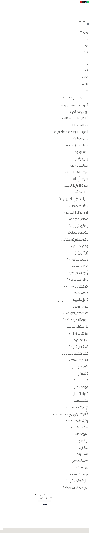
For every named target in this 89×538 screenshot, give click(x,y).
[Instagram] (83, 2)
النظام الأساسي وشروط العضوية (85, 50)
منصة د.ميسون (86, 41)
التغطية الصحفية (86, 54)
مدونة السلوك (86, 49)
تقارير (87, 39)
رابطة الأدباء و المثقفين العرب (85, 44)
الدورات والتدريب (86, 36)
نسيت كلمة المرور (86, 56)
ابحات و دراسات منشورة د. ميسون (85, 43)
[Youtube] (81, 2)
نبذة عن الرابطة (86, 45)
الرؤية (87, 28)
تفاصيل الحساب (86, 55)
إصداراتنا (87, 37)
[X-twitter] (85, 2)
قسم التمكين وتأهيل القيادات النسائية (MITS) (84, 31)
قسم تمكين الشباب (86, 69)
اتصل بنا (87, 57)
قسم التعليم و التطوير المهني (85, 32)
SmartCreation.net (87, 534)
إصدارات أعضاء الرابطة (86, 51)
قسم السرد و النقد (86, 47)
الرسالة (87, 62)
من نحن (87, 27)
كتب (87, 40)
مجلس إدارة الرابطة (86, 82)
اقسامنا (87, 30)
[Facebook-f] (86, 2)
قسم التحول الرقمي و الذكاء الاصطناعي (84, 35)
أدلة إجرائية (87, 38)
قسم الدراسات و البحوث (86, 33)
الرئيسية (87, 26)
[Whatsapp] (88, 2)
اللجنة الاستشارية (86, 46)
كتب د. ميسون (86, 42)
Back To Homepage (44, 504)
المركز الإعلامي (86, 52)
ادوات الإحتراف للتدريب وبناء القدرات (84, 21)
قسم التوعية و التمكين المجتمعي (85, 34)
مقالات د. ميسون (86, 42)
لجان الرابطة (87, 48)
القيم (87, 29)
